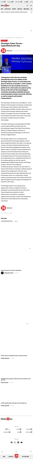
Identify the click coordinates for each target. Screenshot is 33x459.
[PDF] (11, 213)
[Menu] (31, 5)
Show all (16, 221)
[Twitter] (15, 442)
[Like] (2, 452)
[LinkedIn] (18, 442)
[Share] (30, 451)
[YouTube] (21, 442)
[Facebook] (11, 442)
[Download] (29, 50)
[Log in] (27, 5)
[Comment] (16, 452)
